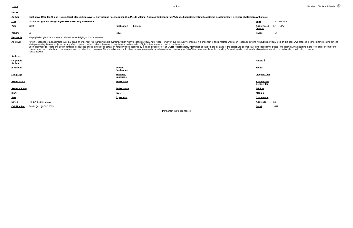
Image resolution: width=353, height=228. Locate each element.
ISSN (14, 93)
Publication (122, 26)
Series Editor (18, 81)
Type (258, 21)
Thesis (259, 60)
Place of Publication (122, 68)
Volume (15, 33)
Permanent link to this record (176, 111)
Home (15, 6)
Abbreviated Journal (262, 27)
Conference (262, 97)
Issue (119, 33)
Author (15, 17)
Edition (260, 88)
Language (16, 74)
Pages (259, 33)
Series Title (122, 81)
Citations (322, 6)
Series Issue (122, 88)
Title (13, 21)
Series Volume (19, 88)
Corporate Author (16, 61)
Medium (260, 93)
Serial (259, 106)
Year (13, 26)
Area (13, 97)
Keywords (16, 37)
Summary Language (121, 75)
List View (311, 6)
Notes (14, 102)
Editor (259, 67)
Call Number (18, 106)
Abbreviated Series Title (262, 82)
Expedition (121, 97)
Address (15, 56)
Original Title (263, 74)
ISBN (118, 93)
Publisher (16, 67)
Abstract (16, 42)
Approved (261, 102)
